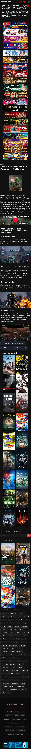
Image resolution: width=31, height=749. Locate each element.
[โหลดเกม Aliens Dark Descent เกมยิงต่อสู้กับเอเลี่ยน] (9, 517)
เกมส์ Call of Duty (13, 642)
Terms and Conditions (10, 707)
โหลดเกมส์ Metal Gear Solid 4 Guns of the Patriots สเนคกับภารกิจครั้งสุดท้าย (9, 390)
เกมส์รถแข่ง (24, 626)
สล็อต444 (16, 711)
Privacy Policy (21, 707)
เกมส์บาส (11, 686)
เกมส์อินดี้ (20, 620)
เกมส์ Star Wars (5, 648)
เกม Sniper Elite (14, 683)
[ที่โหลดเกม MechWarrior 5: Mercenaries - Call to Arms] (15, 262)
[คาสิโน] (15, 115)
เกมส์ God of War (14, 670)
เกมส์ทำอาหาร (5, 664)
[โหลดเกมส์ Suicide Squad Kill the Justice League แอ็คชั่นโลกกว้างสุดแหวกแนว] (22, 383)
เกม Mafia (20, 664)
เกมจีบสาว (22, 639)
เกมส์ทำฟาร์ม (21, 629)
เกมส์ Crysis (13, 667)
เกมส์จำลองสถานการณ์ (24, 616)
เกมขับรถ (12, 632)
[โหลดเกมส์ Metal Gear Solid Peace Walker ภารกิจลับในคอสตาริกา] (22, 364)
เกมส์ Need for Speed (24, 654)
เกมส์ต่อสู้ (10, 626)
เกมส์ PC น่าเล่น (8, 163)
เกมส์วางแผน (12, 620)
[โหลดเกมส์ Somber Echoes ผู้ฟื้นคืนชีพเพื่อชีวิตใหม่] (22, 460)
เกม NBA (26, 673)
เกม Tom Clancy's (5, 677)
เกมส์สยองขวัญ (23, 623)
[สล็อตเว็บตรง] (15, 142)
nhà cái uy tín (19, 734)
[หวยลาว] (15, 135)
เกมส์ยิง (25, 620)
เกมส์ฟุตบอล (4, 635)
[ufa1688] (15, 108)
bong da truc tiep (9, 730)
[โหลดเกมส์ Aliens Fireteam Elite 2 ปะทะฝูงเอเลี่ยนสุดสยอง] (22, 498)
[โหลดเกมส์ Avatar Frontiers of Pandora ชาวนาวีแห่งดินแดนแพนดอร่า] (22, 479)
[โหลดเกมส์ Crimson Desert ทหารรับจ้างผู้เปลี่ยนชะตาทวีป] (22, 402)
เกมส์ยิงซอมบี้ (4, 632)
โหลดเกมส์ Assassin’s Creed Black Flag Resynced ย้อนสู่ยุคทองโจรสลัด (9, 371)
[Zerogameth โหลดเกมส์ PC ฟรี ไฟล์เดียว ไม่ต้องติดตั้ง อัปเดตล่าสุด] (9, 2)
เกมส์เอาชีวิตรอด (13, 623)
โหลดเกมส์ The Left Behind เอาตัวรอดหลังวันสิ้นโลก (9, 409)
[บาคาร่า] (15, 122)
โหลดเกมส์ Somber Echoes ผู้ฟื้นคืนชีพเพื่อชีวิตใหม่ (22, 467)
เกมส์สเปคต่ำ (4, 620)
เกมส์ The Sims (23, 661)
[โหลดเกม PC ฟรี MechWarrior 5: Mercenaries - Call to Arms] (15, 308)
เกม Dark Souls (13, 689)
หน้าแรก (2, 163)
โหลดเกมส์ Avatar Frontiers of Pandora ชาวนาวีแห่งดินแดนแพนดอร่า (22, 486)
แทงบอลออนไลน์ (9, 715)
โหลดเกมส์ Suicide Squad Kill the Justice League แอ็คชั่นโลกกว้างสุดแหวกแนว (22, 390)
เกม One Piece (5, 670)
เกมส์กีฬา (3, 626)
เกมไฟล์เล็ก (17, 626)
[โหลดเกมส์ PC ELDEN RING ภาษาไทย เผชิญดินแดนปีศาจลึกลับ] (9, 422)
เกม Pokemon (4, 654)
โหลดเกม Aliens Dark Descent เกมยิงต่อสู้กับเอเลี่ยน (9, 524)
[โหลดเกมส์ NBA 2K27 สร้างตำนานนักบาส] (9, 479)
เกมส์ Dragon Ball (13, 654)
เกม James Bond (5, 683)
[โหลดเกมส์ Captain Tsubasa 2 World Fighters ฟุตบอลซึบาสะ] (22, 422)
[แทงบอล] (15, 129)
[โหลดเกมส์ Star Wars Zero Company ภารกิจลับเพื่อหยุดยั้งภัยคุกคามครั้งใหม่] (22, 441)
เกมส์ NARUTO (15, 677)
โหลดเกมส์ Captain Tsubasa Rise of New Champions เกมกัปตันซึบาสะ (9, 448)
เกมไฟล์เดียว (4, 613)
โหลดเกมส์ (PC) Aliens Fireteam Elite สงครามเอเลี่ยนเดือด (22, 524)
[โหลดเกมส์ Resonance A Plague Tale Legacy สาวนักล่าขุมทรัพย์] (9, 460)
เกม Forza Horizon (5, 661)
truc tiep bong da (8, 726)
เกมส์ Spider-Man (5, 658)
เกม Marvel (24, 635)
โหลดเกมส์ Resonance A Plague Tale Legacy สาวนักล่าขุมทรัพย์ (9, 467)
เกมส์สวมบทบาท (13, 616)
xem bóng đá (11, 734)
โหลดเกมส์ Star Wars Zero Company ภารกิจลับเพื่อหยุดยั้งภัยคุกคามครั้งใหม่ (22, 448)
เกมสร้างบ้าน (14, 661)
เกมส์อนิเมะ (19, 632)
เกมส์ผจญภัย (4, 616)
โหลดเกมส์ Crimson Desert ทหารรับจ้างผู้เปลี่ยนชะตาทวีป (22, 409)
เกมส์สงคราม (4, 629)
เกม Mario (11, 673)
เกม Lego (12, 651)
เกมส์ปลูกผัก (26, 632)
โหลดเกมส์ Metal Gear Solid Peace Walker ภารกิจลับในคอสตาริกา (22, 371)
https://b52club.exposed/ (13, 723)
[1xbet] (15, 745)
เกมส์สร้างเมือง (13, 629)
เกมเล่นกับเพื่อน (21, 680)
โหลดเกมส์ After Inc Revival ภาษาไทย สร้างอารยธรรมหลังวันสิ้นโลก (8, 562)
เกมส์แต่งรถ (21, 667)
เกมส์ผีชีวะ (13, 648)
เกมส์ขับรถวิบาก (24, 677)
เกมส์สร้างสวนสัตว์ (24, 670)
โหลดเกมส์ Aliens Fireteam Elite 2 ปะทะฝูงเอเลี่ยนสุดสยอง (22, 505)
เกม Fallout (4, 673)
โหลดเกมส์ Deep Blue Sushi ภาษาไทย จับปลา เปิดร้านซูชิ (8, 584)
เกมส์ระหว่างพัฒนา (6, 692)
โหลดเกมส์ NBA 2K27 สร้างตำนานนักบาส (8, 486)
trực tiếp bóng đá (20, 730)
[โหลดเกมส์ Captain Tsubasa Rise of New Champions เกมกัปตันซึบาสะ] (9, 441)
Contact (16, 704)
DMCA (22, 704)
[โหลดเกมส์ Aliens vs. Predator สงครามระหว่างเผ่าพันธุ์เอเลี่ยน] (9, 498)
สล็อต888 (22, 715)
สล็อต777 (22, 711)
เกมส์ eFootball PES (15, 658)
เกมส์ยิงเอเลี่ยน (22, 642)
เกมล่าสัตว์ (23, 683)
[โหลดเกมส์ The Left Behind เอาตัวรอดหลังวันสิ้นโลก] (9, 402)
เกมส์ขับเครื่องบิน (5, 680)
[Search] (24, 2)
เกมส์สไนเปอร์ (4, 689)
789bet (13, 719)
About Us (9, 704)
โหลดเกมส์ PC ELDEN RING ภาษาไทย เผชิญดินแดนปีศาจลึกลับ (9, 428)
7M (22, 723)
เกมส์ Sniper (4, 686)
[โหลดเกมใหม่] (15, 340)
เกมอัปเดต (13, 680)
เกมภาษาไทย (4, 623)
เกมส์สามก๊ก (14, 639)
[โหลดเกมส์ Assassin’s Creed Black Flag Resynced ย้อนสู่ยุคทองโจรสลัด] (9, 364)
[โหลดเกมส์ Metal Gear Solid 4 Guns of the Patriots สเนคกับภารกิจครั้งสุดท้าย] (9, 383)
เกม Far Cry (18, 651)
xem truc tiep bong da (21, 726)
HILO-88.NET (9, 711)
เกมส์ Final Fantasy (13, 645)
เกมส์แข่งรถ (4, 642)
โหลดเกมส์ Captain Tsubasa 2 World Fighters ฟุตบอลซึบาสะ (22, 428)
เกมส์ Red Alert (22, 689)
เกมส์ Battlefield (5, 667)
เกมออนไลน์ (12, 664)
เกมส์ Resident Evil (6, 639)
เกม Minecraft (19, 673)
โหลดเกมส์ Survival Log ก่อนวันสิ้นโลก (23, 563)
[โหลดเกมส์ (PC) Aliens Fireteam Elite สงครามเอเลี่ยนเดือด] (22, 517)
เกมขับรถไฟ (4, 645)
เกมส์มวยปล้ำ (4, 651)
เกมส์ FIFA (22, 645)
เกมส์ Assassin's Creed (14, 635)
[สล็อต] (15, 149)
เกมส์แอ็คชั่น (21, 613)
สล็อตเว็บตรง (6, 719)
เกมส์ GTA (20, 648)
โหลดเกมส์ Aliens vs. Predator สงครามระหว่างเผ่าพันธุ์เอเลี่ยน (9, 505)
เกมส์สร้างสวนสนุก (20, 686)
